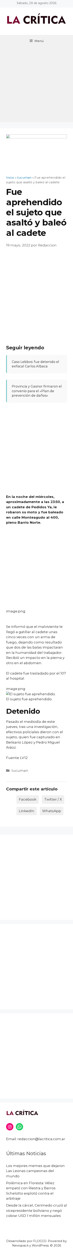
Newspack (20, 1245)
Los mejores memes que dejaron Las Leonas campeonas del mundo (35, 1171)
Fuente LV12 (17, 758)
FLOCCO (39, 1241)
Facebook (27, 799)
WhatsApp (51, 811)
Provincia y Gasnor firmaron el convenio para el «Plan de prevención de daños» (37, 390)
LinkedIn (26, 811)
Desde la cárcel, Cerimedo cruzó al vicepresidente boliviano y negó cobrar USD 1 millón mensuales (36, 1210)
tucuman (20, 770)
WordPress (40, 1245)
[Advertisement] (36, 85)
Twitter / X (53, 799)
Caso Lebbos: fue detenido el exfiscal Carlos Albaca (35, 364)
